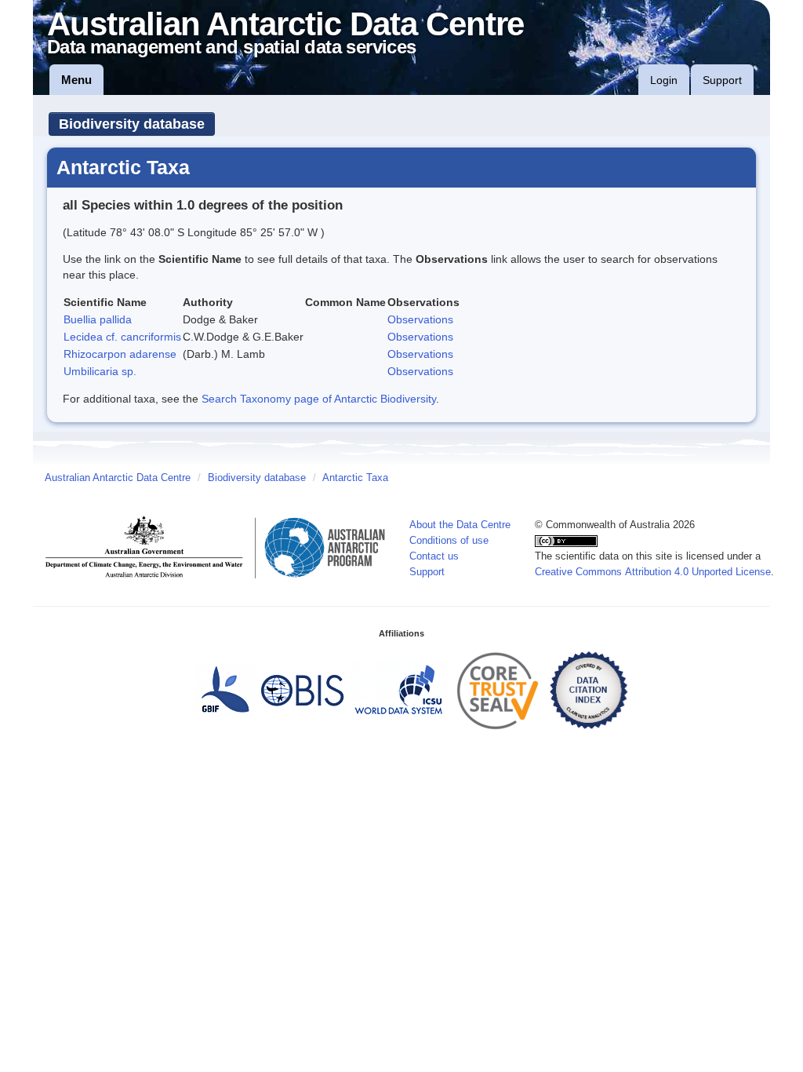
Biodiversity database (132, 124)
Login (664, 80)
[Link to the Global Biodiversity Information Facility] (225, 689)
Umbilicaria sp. (100, 371)
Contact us (434, 556)
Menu (76, 79)
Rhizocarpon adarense (120, 354)
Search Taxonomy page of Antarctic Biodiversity (319, 398)
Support (722, 80)
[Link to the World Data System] (398, 689)
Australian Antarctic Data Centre (118, 477)
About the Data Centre (460, 525)
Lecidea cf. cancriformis (122, 336)
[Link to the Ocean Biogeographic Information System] (303, 689)
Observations (420, 319)
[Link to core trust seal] (498, 689)
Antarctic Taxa (355, 477)
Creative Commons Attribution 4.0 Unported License (653, 572)
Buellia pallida (98, 319)
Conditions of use (449, 540)
